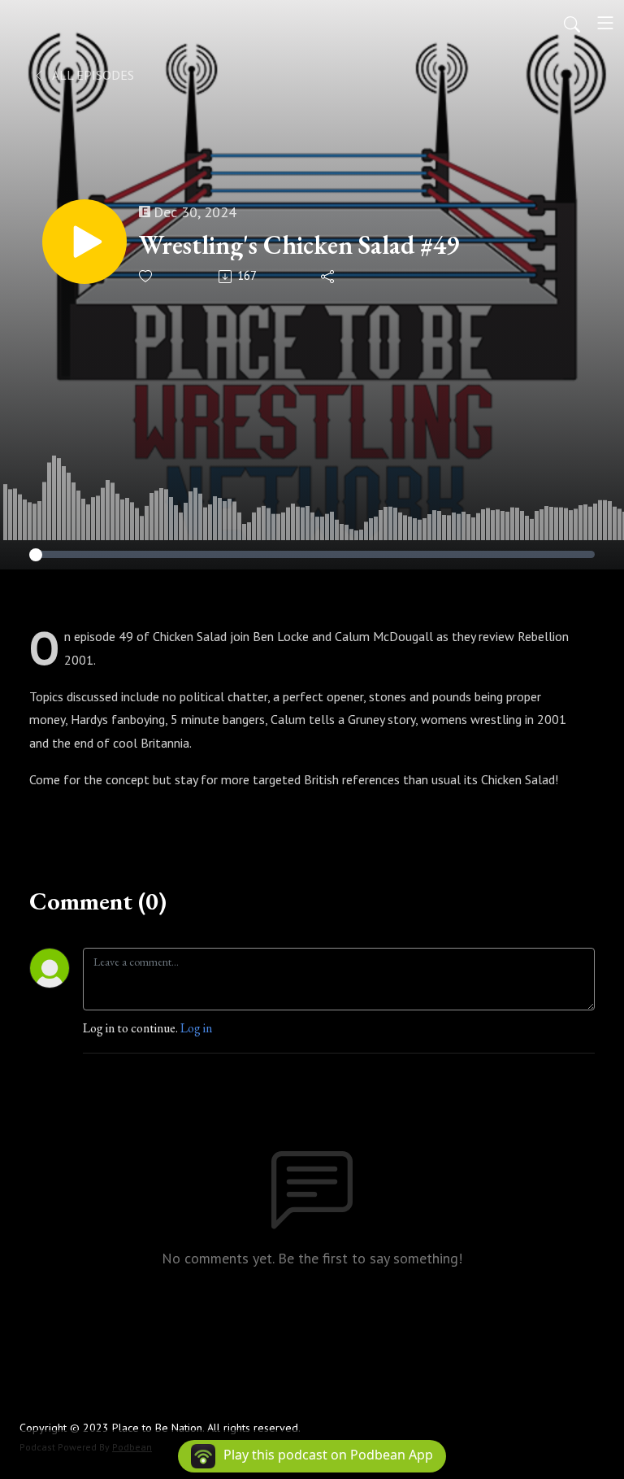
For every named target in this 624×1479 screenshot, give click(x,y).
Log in (196, 1027)
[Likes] (146, 276)
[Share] (328, 276)
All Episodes (92, 75)
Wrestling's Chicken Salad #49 (299, 244)
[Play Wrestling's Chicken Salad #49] (84, 241)
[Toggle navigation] (605, 22)
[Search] (572, 23)
